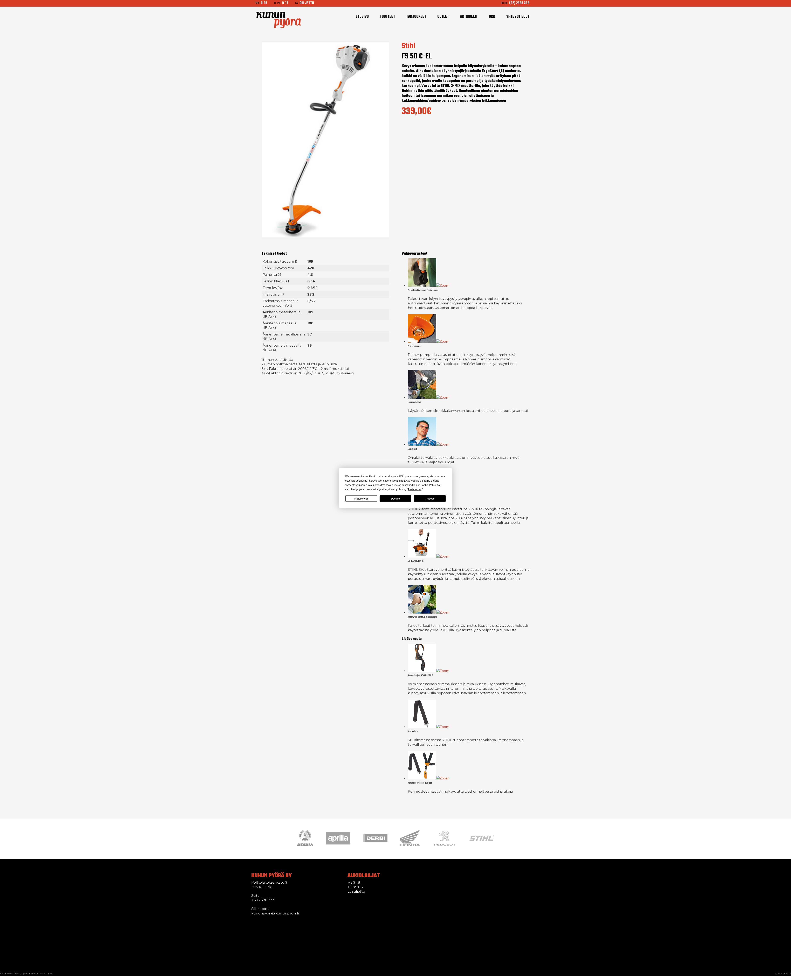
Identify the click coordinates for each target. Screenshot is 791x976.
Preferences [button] (414, 489)
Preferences (361, 498)
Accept (430, 498)
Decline (395, 498)
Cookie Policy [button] (428, 485)
